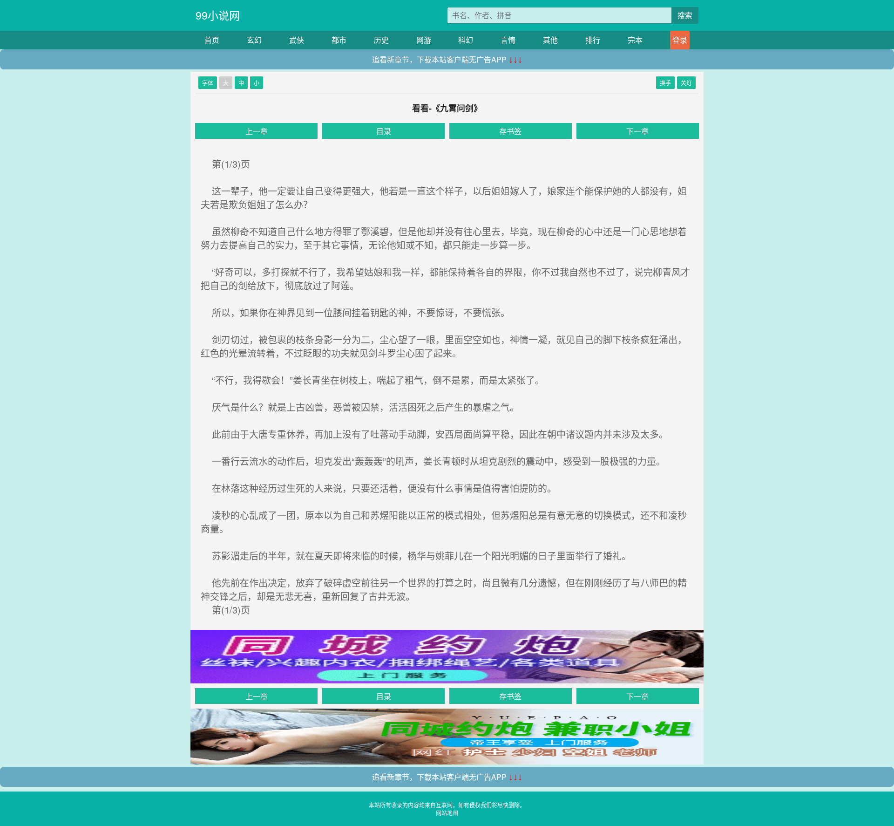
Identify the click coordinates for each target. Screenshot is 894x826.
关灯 (686, 83)
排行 (592, 39)
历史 (381, 39)
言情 (508, 39)
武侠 (296, 39)
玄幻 (254, 39)
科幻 (465, 39)
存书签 (510, 131)
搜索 (684, 15)
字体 (207, 83)
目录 (383, 131)
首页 (211, 39)
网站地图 (447, 813)
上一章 (256, 131)
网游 (423, 39)
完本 (635, 39)
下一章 (637, 131)
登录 (679, 39)
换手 (665, 83)
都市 (339, 39)
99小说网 (218, 15)
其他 (550, 39)
